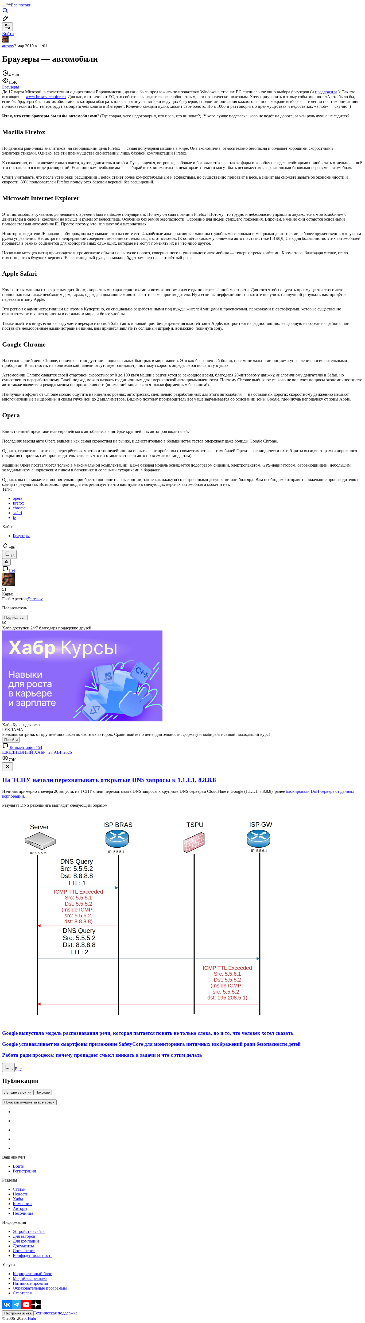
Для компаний (26, 1241)
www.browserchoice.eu (46, 96)
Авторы (20, 1208)
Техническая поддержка (55, 1313)
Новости (21, 1194)
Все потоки (21, 5)
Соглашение (24, 1250)
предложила (326, 92)
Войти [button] (8, 33)
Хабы (18, 1199)
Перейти (11, 740)
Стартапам (22, 1293)
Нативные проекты (30, 1283)
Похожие (43, 1092)
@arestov (35, 599)
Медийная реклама (30, 1278)
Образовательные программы (40, 1288)
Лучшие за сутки (17, 1092)
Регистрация (24, 1171)
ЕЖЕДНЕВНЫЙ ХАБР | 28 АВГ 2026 (37, 752)
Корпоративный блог (32, 1273)
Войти (19, 1166)
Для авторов (24, 1236)
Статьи (19, 1189)
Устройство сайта (29, 1231)
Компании (22, 1203)
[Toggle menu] (4, 6)
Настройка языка (18, 1313)
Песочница (23, 1213)
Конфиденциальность (32, 1255)
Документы (23, 1246)
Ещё (18, 1069)
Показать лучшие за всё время (29, 1102)
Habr (31, 1318)
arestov (8, 46)
